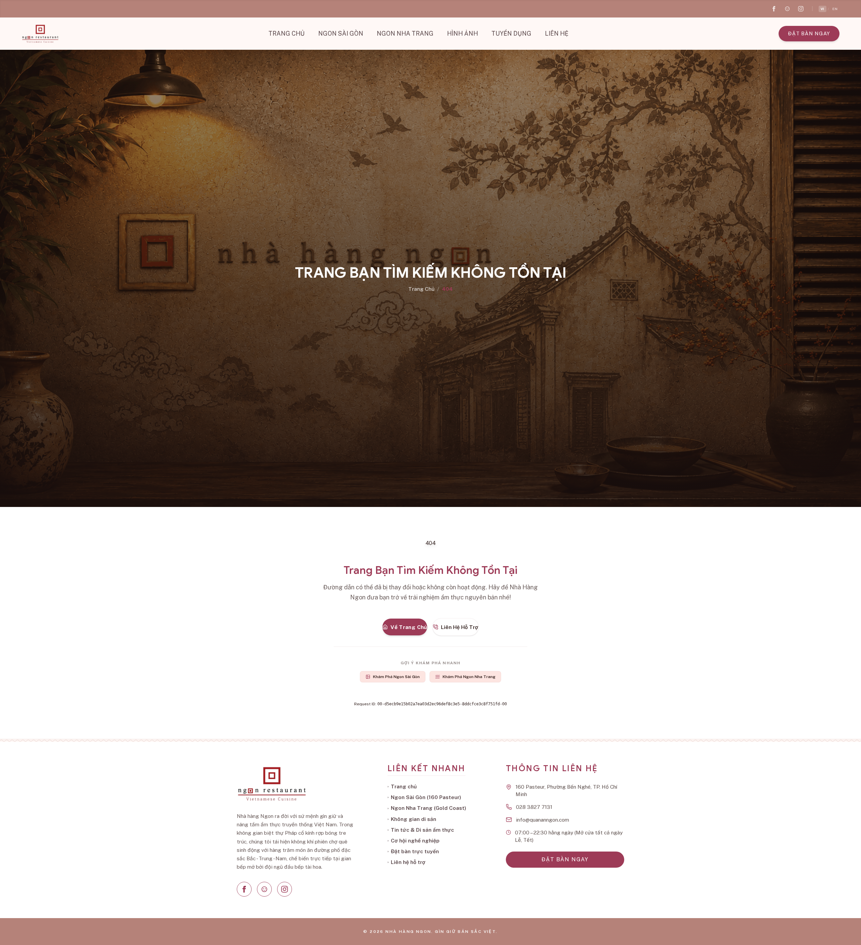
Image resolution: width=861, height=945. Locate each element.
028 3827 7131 (534, 807)
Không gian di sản (411, 819)
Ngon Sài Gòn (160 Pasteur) (424, 797)
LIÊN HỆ (556, 33)
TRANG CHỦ (286, 33)
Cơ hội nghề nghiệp (413, 840)
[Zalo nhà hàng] (787, 8)
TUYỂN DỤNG (511, 33)
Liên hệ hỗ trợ (406, 862)
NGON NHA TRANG (405, 33)
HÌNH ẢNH (462, 33)
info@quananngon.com (542, 820)
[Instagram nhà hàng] (800, 8)
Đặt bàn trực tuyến (413, 851)
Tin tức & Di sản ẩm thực (420, 830)
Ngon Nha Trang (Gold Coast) (426, 808)
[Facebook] (244, 889)
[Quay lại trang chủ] (40, 33)
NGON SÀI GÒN (340, 33)
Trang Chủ (421, 289)
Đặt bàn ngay (809, 33)
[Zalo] (264, 889)
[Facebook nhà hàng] (774, 8)
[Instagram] (284, 889)
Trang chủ (402, 786)
